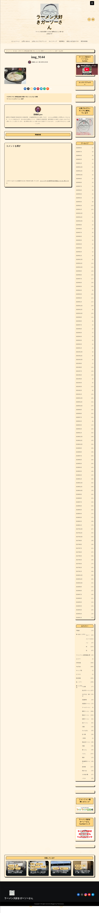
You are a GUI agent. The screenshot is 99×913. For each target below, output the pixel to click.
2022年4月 (79, 336)
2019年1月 (79, 479)
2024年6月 (79, 236)
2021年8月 (79, 367)
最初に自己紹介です (73, 41)
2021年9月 (79, 363)
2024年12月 (79, 213)
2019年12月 (79, 436)
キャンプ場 (79, 670)
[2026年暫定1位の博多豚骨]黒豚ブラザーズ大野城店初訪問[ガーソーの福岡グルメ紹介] (61, 873)
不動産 (78, 630)
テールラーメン (86, 707)
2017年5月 (79, 556)
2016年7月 (79, 594)
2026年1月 (79, 163)
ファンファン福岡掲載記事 (83, 655)
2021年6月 (79, 375)
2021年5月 (79, 378)
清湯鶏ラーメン (86, 703)
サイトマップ (53, 41)
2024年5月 (79, 240)
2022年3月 (79, 340)
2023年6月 (79, 282)
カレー (88, 635)
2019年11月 (79, 440)
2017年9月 (79, 540)
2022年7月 (79, 325)
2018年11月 (79, 486)
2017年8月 (79, 544)
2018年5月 (79, 509)
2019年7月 (79, 455)
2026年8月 (79, 147)
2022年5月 (79, 332)
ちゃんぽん (85, 730)
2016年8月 (79, 590)
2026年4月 (79, 155)
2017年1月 (79, 571)
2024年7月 (79, 232)
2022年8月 (79, 321)
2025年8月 (79, 182)
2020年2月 (79, 429)
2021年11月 (79, 355)
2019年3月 (79, 471)
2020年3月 (79, 425)
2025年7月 (79, 186)
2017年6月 (79, 552)
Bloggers (53, 903)
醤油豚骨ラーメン (86, 762)
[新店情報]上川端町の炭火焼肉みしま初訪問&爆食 (15, 871)
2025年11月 (79, 171)
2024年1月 (79, 255)
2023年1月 (79, 301)
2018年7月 (79, 502)
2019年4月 (79, 467)
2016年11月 (79, 579)
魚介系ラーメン (86, 690)
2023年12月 (79, 259)
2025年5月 (79, 194)
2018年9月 (79, 494)
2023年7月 (79, 278)
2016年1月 (79, 617)
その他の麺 (85, 774)
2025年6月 (79, 190)
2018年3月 (79, 517)
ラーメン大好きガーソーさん (49, 22)
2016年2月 (79, 613)
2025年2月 (79, 205)
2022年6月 (79, 328)
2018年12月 (79, 482)
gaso (37, 62)
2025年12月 (79, 167)
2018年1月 (79, 525)
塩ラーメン (85, 722)
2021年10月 (79, 359)
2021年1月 (79, 394)
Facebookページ (85, 96)
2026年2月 (79, 159)
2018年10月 (79, 490)
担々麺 (84, 734)
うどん (84, 753)
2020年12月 (79, 398)
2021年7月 (79, 371)
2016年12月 (79, 575)
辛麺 (83, 746)
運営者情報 (84, 41)
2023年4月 (79, 290)
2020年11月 (79, 402)
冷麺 (83, 726)
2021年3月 (79, 386)
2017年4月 (79, 559)
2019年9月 (79, 448)
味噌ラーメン (85, 719)
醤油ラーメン (85, 715)
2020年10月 (79, 405)
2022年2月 (79, 344)
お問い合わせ (26, 41)
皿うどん (84, 749)
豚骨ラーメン (85, 711)
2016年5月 (79, 602)
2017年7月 (79, 548)
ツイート (78, 88)
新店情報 (78, 678)
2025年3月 (79, 201)
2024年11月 (79, 217)
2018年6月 (79, 506)
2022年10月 (79, 313)
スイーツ (88, 639)
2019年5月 (79, 463)
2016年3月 (79, 609)
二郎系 (84, 738)
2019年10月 (79, 444)
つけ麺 (84, 686)
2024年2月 (79, 251)
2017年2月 (79, 567)
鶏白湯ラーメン (86, 742)
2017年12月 (79, 529)
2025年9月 (79, 178)
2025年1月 (79, 209)
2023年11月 (79, 263)
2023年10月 (79, 267)
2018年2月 (79, 521)
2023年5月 (79, 286)
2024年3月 (79, 248)
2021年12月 (79, 352)
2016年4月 (79, 606)
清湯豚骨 (84, 699)
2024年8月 (79, 228)
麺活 (76, 686)
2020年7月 (79, 417)
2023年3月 (79, 294)
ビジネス (78, 674)
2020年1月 (79, 432)
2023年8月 (79, 274)
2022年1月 (79, 348)
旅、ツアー (79, 682)
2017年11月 (79, 532)
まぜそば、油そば (86, 695)
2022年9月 (79, 317)
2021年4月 (79, 382)
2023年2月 (79, 298)
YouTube (78, 666)
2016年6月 (79, 598)
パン (87, 642)
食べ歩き (78, 634)
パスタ (84, 778)
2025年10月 (79, 174)
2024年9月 (79, 224)
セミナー (78, 659)
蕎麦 (83, 757)
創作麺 (84, 766)
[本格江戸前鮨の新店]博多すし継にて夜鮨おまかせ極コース (83, 872)
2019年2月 (79, 475)
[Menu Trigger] (92, 3)
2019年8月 (79, 452)
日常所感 (78, 662)
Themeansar (60, 903)
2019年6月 (79, 459)
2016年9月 (79, 586)
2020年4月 (79, 421)
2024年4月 (79, 244)
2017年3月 (79, 563)
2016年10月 (79, 583)
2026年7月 (79, 151)
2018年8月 (79, 498)
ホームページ (15, 41)
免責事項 (61, 41)
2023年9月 (79, 271)
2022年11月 (79, 309)
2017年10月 (79, 536)
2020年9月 (79, 409)
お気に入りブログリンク (39, 41)
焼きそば (84, 770)
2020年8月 (79, 413)
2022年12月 (79, 305)
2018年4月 (79, 513)
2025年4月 (79, 197)
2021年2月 (79, 390)
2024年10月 (79, 221)
